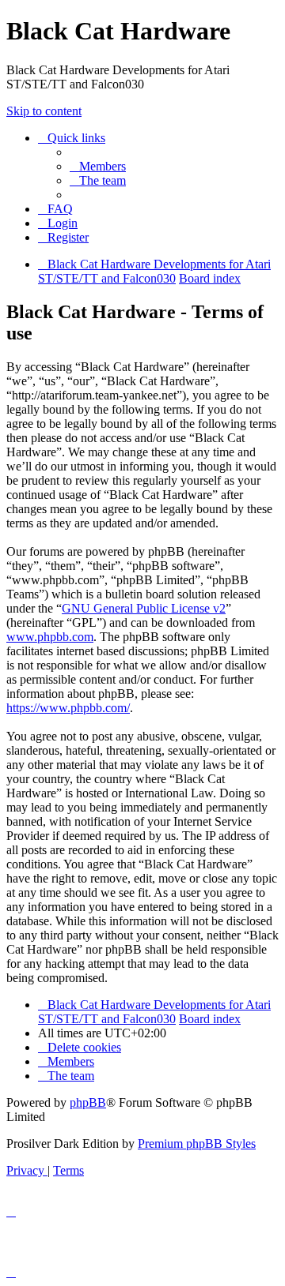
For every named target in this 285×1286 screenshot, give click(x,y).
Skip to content (44, 111)
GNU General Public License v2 (144, 608)
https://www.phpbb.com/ (68, 707)
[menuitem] (98, 166)
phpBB (88, 1102)
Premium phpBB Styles (197, 1143)
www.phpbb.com (49, 636)
